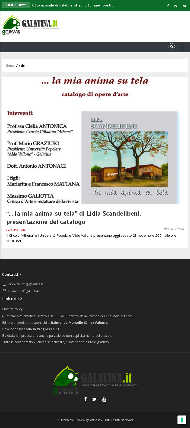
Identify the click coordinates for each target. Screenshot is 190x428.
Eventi (23, 230)
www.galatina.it (88, 420)
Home (10, 66)
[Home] (31, 23)
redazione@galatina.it (24, 290)
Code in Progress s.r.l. (42, 329)
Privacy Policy (12, 309)
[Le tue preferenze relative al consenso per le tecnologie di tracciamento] (181, 419)
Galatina (12, 230)
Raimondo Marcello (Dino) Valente (79, 322)
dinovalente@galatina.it (25, 284)
